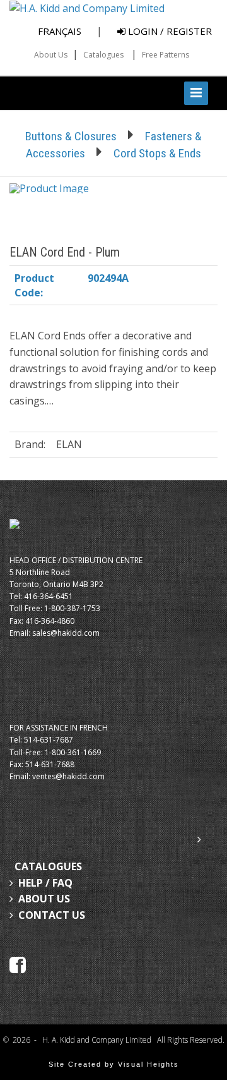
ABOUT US (44, 899)
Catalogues (103, 54)
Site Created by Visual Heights (114, 1064)
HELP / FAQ (45, 883)
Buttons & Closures (71, 136)
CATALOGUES (48, 866)
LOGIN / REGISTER (168, 31)
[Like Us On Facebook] (17, 964)
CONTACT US (51, 915)
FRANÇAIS (59, 31)
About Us (50, 54)
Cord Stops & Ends (157, 153)
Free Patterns (165, 54)
